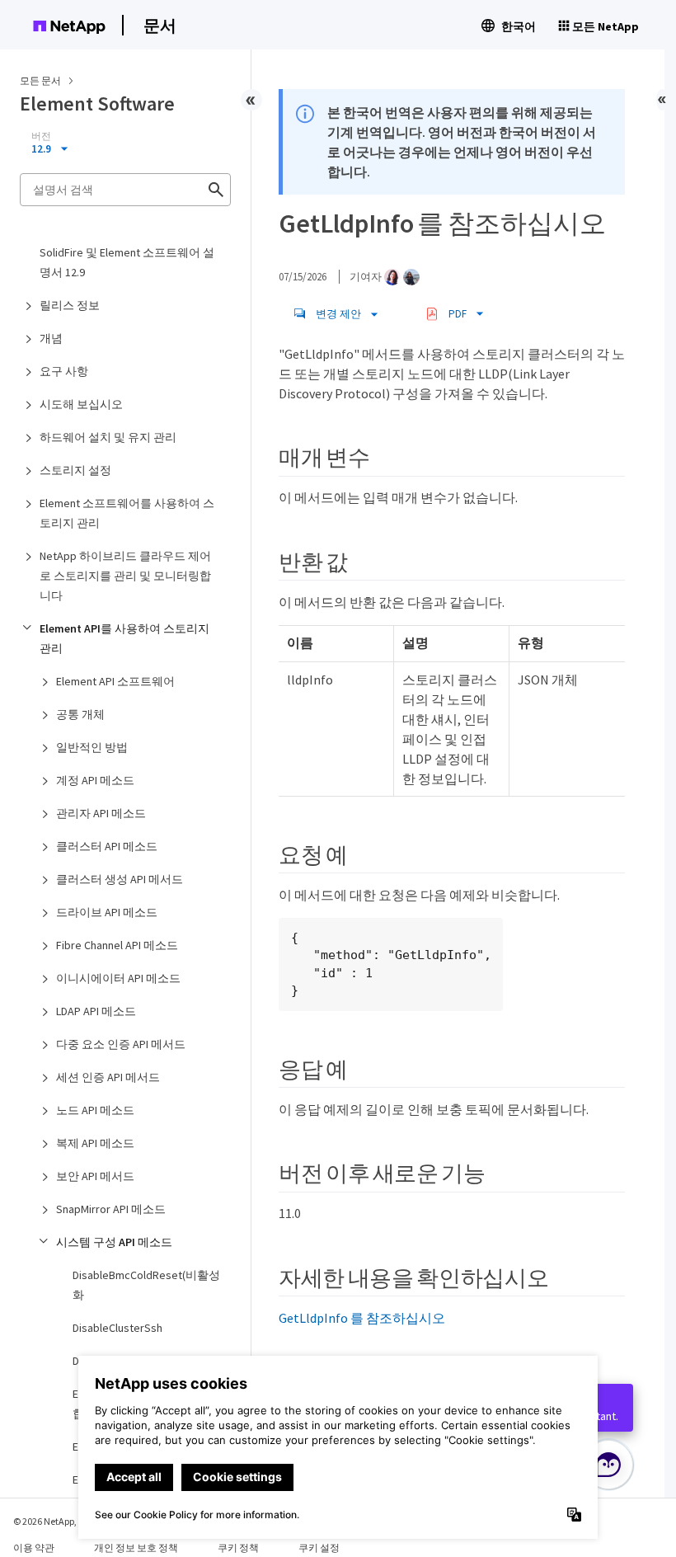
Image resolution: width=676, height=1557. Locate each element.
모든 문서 (40, 80)
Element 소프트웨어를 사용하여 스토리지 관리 (127, 513)
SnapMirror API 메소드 (111, 1209)
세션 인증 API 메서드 (108, 1077)
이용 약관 (33, 1547)
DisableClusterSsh (117, 1327)
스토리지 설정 (75, 470)
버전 (41, 136)
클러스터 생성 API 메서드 (119, 879)
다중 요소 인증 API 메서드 (120, 1044)
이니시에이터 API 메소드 (118, 978)
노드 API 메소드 (95, 1110)
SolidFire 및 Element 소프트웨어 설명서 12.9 (127, 262)
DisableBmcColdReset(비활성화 (146, 1285)
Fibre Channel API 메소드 (117, 945)
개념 (51, 338)
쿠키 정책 (238, 1547)
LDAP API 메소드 (96, 1011)
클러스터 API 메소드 (106, 846)
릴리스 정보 (70, 305)
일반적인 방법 (92, 747)
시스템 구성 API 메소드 (114, 1242)
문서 (159, 25)
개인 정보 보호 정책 (136, 1547)
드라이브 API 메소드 (106, 912)
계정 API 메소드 (95, 780)
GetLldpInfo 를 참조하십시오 (362, 1318)
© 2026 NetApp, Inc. (53, 1521)
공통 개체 (80, 714)
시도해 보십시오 (81, 404)
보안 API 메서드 (95, 1176)
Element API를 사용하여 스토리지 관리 (124, 638)
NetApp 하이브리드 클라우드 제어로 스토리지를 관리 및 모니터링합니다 (125, 575)
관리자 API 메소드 (101, 813)
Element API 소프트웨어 (115, 681)
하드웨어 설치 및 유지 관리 (108, 437)
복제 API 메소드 (95, 1143)
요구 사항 (64, 371)
